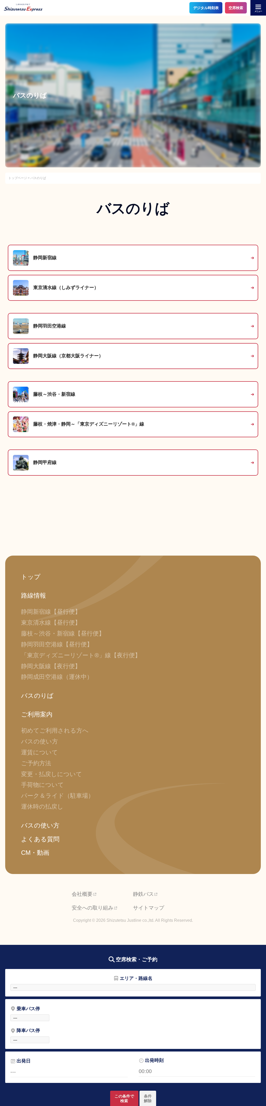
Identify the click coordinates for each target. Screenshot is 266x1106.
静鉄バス (143, 894)
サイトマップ (148, 908)
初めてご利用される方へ (55, 730)
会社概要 (82, 894)
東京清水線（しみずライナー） (64, 287)
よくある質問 (40, 839)
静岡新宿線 (43, 257)
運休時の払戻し (42, 806)
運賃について (39, 752)
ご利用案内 (36, 714)
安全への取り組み (92, 908)
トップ (31, 576)
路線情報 (33, 595)
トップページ (17, 178)
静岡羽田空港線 (47, 326)
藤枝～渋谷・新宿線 (52, 394)
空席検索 (236, 8)
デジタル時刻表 (206, 8)
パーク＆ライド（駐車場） (57, 795)
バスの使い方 (39, 741)
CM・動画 (35, 852)
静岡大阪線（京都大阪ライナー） (66, 355)
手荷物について (42, 784)
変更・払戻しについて (51, 774)
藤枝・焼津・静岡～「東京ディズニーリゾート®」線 (89, 424)
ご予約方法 (36, 763)
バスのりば (37, 695)
